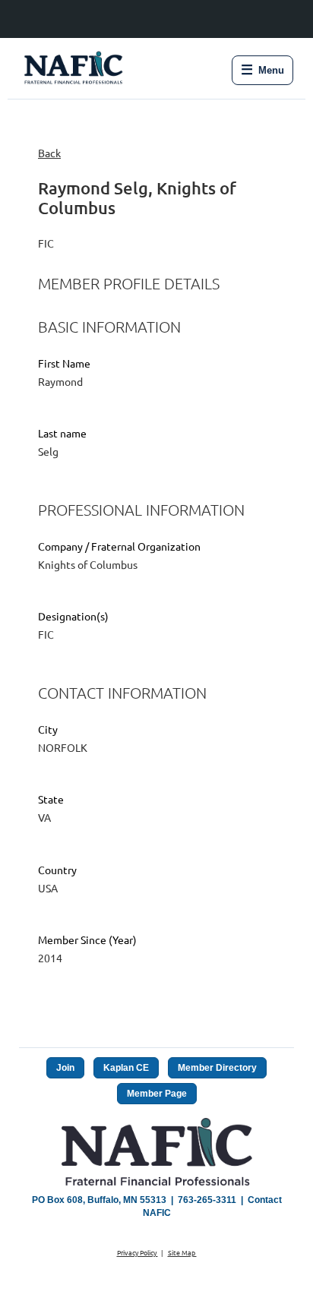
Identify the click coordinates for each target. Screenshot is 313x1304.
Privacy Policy (137, 1252)
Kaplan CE (126, 1067)
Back (49, 152)
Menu (262, 69)
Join (65, 1067)
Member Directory (217, 1067)
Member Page (157, 1093)
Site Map (182, 1252)
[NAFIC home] (75, 70)
